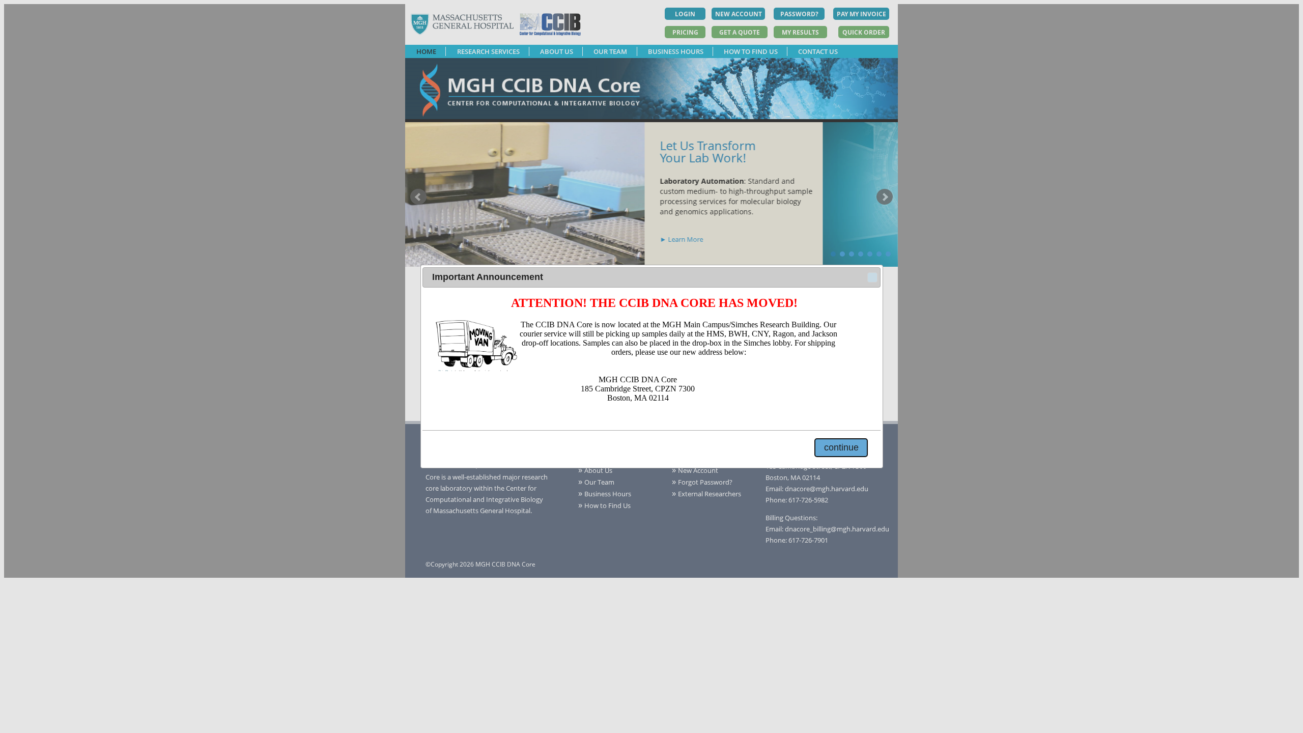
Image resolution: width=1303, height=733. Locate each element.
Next (884, 197)
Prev (418, 197)
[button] (872, 277)
